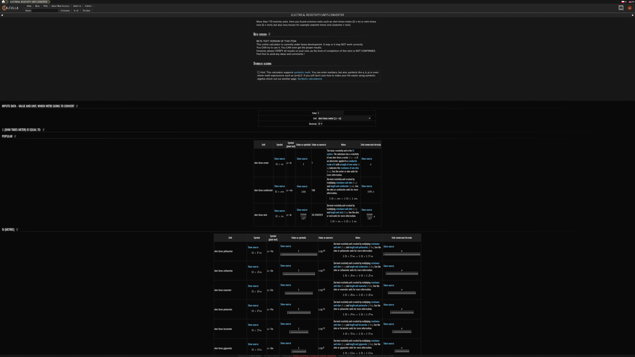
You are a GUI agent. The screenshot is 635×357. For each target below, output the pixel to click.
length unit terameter (358, 324)
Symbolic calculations (310, 78)
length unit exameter (358, 286)
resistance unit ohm (344, 182)
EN (633, 2)
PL (625, 2)
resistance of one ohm (349, 168)
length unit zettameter (359, 266)
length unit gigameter (358, 344)
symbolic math (302, 72)
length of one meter (349, 164)
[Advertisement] (317, 91)
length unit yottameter (359, 247)
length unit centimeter (339, 186)
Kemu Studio (256, 356)
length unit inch (336, 212)
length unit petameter (359, 305)
